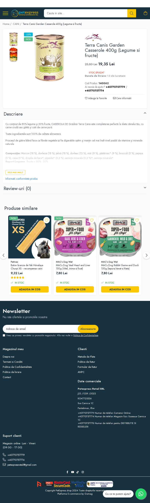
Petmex (14, 262)
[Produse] (5, 14)
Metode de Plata (86, 357)
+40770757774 (16, 460)
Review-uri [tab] (17, 188)
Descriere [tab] (13, 113)
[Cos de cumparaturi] (145, 13)
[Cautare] (131, 13)
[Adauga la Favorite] (46, 220)
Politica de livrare (12, 372)
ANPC (81, 372)
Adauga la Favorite (97, 98)
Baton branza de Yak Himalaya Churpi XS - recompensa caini (27, 267)
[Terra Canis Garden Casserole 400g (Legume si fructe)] (49, 58)
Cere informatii (123, 98)
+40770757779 (16, 455)
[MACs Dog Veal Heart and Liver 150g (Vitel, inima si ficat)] (74, 236)
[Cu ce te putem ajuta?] (140, 493)
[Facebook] (67, 472)
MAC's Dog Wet (64, 262)
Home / (7, 24)
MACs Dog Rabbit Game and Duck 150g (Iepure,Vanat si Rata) (120, 267)
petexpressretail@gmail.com (22, 465)
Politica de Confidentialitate (85, 335)
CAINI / (17, 24)
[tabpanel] (49, 58)
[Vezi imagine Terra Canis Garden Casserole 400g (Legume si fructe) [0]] (13, 39)
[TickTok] (77, 472)
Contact (7, 377)
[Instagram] (82, 472)
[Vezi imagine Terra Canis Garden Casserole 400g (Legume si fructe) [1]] (13, 55)
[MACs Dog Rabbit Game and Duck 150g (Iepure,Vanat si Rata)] (120, 236)
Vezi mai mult (15, 172)
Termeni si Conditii (12, 362)
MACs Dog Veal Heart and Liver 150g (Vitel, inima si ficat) (73, 267)
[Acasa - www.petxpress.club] (24, 13)
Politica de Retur (86, 362)
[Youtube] (72, 472)
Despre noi (8, 357)
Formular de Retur (87, 367)
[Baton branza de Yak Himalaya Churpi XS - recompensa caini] (29, 236)
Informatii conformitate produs (21, 178)
